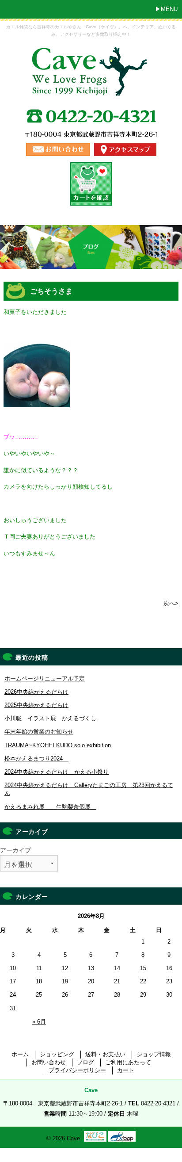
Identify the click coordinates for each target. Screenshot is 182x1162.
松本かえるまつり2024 (36, 758)
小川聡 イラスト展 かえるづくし (50, 718)
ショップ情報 (153, 1054)
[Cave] (91, 89)
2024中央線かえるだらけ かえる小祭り (56, 771)
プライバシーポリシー (77, 1070)
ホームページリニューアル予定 (44, 678)
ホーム (20, 1054)
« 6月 (39, 1021)
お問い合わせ (48, 1062)
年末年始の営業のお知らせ (38, 731)
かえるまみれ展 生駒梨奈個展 (50, 806)
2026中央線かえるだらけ (36, 691)
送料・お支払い (105, 1054)
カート (125, 1070)
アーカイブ (15, 850)
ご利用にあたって (128, 1062)
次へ (170, 603)
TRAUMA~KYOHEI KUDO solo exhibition (57, 745)
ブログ (85, 1062)
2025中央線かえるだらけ (36, 705)
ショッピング (57, 1054)
